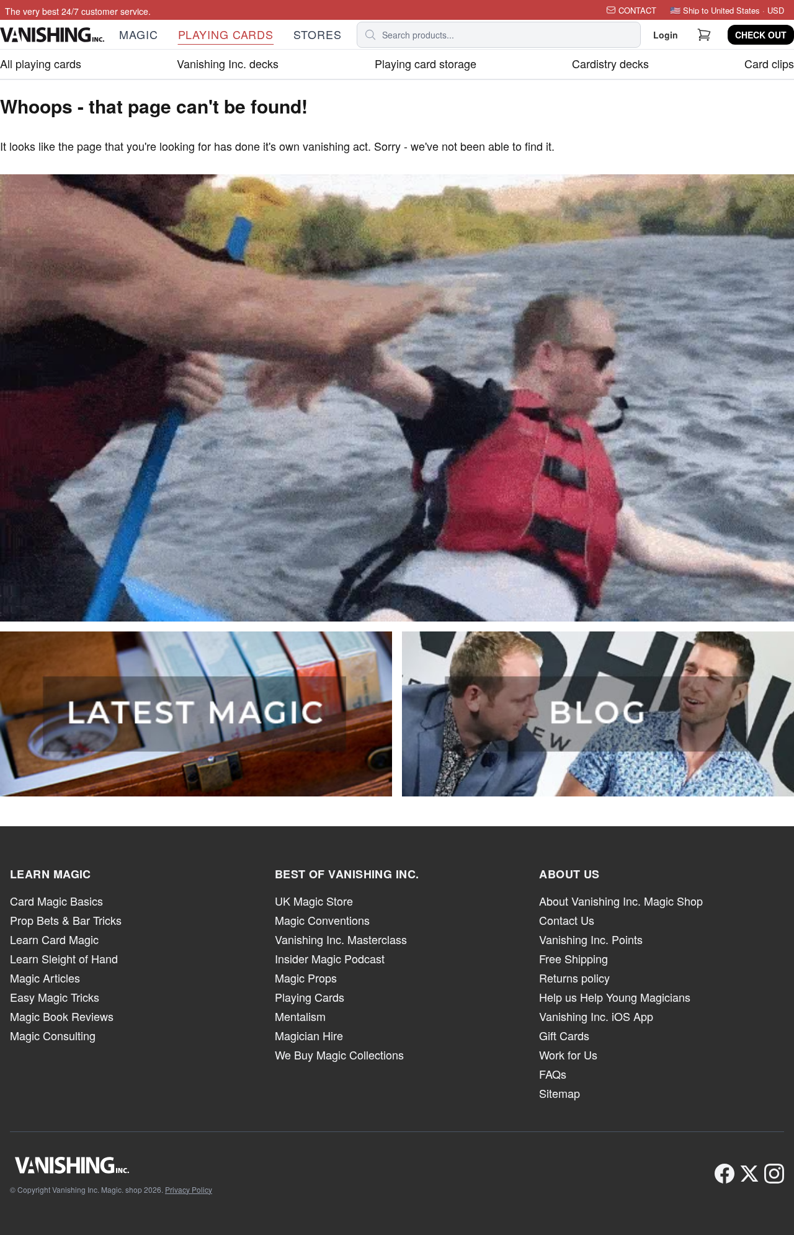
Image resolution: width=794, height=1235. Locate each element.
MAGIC (138, 34)
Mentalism (300, 1016)
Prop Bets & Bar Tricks (66, 920)
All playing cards (40, 63)
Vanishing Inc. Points (591, 939)
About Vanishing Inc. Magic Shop (621, 901)
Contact (637, 10)
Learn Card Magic (54, 939)
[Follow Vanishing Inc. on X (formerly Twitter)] (749, 1174)
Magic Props (306, 978)
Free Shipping (573, 958)
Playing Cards (309, 997)
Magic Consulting (53, 1035)
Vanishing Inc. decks (228, 63)
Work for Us (568, 1054)
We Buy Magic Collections (339, 1054)
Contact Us (566, 920)
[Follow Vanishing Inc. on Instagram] (774, 1174)
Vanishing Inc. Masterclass (341, 939)
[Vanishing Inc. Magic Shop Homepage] (111, 1165)
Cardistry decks (610, 63)
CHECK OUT (761, 35)
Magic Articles (45, 978)
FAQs (552, 1074)
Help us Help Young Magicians (614, 997)
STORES (317, 34)
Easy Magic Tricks (54, 997)
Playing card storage (425, 63)
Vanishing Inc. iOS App (596, 1016)
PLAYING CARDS (226, 34)
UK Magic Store (314, 901)
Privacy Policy (188, 1189)
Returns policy (574, 978)
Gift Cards (564, 1035)
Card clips (769, 63)
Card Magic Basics (56, 901)
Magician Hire (309, 1035)
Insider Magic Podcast (330, 958)
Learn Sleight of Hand (64, 958)
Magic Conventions (322, 920)
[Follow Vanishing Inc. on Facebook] (724, 1174)
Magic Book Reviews (62, 1016)
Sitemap (559, 1093)
